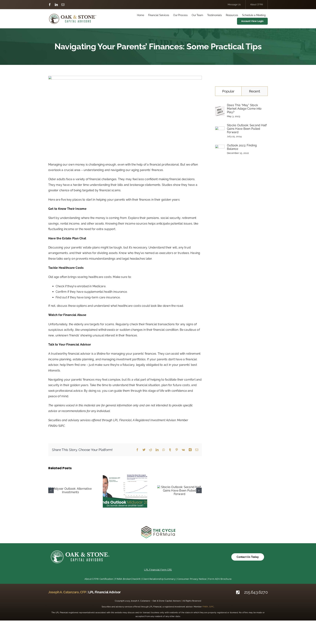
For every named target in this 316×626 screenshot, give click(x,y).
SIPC (211, 607)
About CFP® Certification (98, 579)
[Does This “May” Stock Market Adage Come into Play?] (220, 109)
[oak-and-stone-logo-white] (80, 550)
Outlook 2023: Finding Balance (242, 147)
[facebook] (49, 4)
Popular (228, 91)
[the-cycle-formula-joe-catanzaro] (158, 526)
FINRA (205, 607)
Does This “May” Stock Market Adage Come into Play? (244, 108)
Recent (254, 91)
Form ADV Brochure (220, 579)
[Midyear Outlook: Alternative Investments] (70, 490)
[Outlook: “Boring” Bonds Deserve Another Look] (125, 490)
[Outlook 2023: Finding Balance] (220, 147)
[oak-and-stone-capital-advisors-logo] (72, 14)
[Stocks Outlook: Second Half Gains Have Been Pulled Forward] (179, 490)
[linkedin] (56, 4)
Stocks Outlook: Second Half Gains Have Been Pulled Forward (247, 129)
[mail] (62, 4)
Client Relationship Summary (158, 579)
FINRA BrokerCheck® (127, 579)
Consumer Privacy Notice (191, 579)
